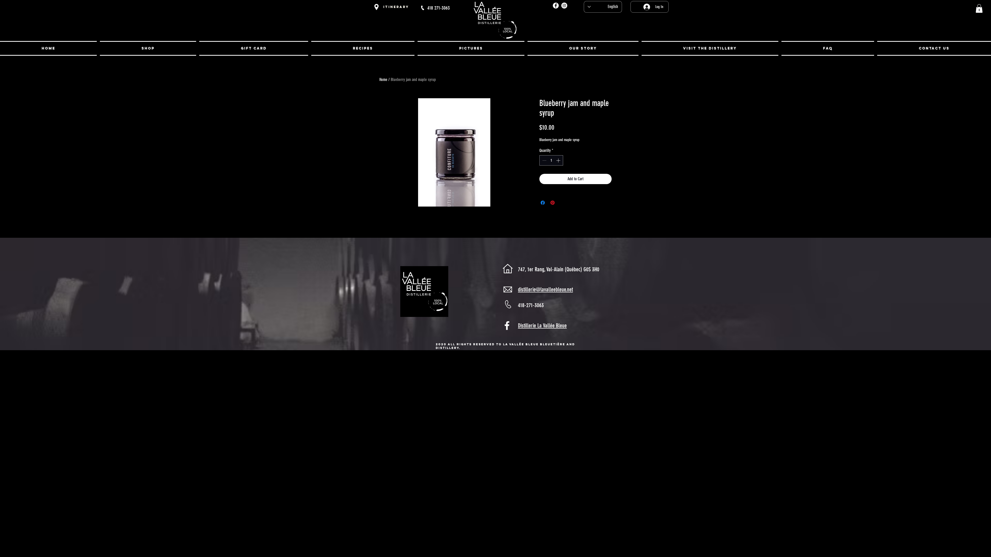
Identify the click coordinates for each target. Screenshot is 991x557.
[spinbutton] (551, 160)
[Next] (962, 27)
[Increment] (558, 160)
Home (383, 79)
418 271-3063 (438, 8)
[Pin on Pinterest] (552, 203)
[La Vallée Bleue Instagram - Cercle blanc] (564, 6)
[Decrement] (543, 160)
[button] (979, 8)
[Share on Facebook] (543, 203)
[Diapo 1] (495, 41)
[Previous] (29, 27)
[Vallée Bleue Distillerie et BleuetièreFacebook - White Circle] (556, 6)
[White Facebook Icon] (507, 325)
